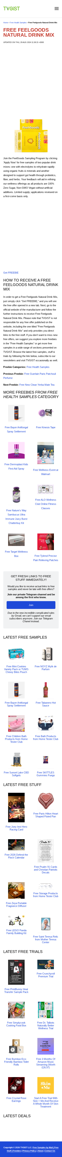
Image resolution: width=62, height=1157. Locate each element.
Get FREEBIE (11, 272)
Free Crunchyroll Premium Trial (46, 975)
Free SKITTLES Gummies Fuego (46, 774)
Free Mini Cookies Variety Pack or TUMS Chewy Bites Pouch (16, 669)
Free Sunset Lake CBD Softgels (16, 774)
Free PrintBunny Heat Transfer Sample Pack (16, 990)
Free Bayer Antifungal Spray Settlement (16, 704)
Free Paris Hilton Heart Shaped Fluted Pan (45, 815)
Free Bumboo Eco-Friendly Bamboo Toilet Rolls (16, 1062)
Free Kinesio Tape (45, 427)
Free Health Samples (18, 23)
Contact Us (50, 1151)
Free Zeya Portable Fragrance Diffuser (16, 904)
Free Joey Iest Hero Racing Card (16, 828)
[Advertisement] (31, 81)
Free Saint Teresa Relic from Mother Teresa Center (45, 939)
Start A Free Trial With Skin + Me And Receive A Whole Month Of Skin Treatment (45, 1102)
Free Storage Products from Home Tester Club (45, 895)
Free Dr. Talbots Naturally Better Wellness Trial (45, 1025)
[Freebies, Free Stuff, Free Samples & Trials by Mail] (11, 9)
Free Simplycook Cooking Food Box (16, 1024)
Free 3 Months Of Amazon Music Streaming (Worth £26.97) (45, 1063)
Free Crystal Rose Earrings (16, 1099)
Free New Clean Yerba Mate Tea (36, 384)
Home (5, 23)
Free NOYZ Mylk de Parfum (46, 668)
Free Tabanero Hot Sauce (46, 704)
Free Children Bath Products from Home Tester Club (16, 739)
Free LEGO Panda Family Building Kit (16, 932)
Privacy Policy (29, 1151)
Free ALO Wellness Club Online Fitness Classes (45, 504)
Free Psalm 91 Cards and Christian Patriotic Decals (46, 869)
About (40, 1151)
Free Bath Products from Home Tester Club (45, 737)
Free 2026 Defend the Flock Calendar (16, 856)
